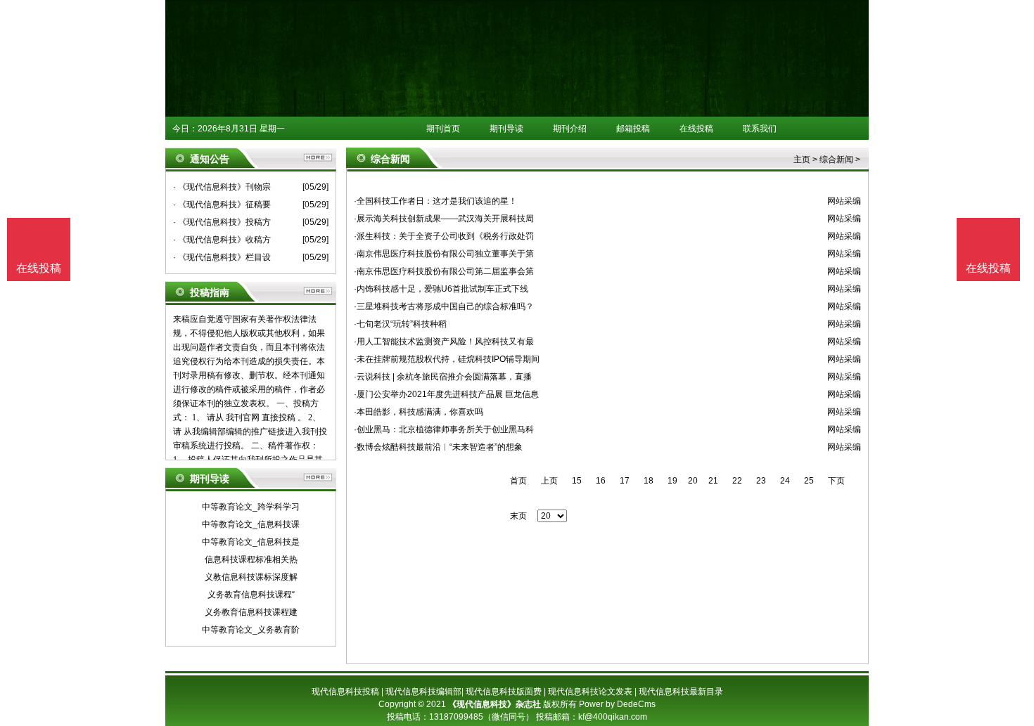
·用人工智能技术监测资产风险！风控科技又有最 (444, 341)
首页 (518, 481)
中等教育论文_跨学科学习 (251, 507)
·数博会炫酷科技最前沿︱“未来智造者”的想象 (438, 447)
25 (809, 481)
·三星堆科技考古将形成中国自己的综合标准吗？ (444, 306)
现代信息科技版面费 (504, 691)
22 (737, 481)
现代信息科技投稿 (345, 691)
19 (672, 481)
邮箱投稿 (633, 129)
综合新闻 (836, 159)
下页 (836, 481)
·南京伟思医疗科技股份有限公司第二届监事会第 (444, 271)
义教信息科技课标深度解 (251, 577)
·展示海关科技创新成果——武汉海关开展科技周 (444, 218)
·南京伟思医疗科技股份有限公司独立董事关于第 (444, 254)
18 (648, 481)
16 (601, 481)
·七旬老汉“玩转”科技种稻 (400, 324)
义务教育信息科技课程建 (251, 612)
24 (785, 481)
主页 (801, 159)
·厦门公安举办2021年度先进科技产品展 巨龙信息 (446, 394)
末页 (518, 516)
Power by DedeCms (617, 704)
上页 (549, 481)
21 (713, 481)
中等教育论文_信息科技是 (251, 542)
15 (577, 481)
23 (761, 481)
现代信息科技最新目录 (681, 691)
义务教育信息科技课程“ (251, 594)
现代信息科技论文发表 (590, 691)
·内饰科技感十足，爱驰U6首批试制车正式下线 (441, 289)
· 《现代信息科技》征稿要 (222, 204)
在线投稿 (696, 129)
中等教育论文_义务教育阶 (251, 630)
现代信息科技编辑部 (423, 691)
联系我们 (760, 129)
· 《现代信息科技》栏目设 (222, 257)
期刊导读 (506, 129)
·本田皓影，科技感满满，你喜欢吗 (418, 412)
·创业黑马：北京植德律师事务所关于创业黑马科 (444, 429)
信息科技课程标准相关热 (251, 559)
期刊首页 (443, 129)
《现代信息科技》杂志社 (494, 704)
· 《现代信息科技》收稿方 (222, 240)
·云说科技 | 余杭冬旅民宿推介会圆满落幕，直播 (443, 377)
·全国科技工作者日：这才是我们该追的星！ (435, 201)
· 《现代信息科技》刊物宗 (222, 187)
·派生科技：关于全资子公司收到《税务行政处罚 (444, 236)
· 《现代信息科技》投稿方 (222, 222)
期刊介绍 (570, 129)
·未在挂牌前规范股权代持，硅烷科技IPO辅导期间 (447, 359)
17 (625, 481)
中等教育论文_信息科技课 (251, 524)
